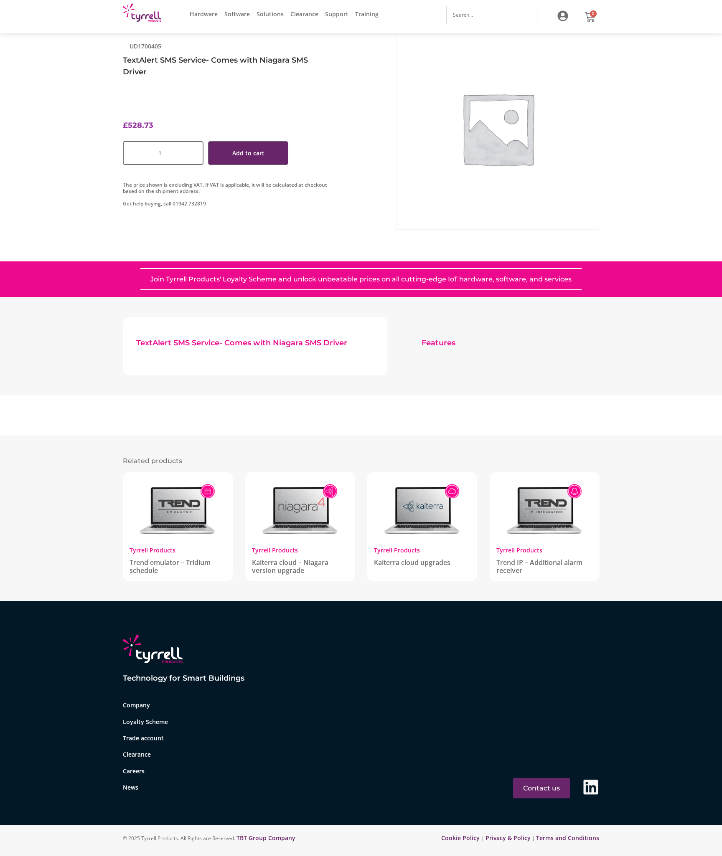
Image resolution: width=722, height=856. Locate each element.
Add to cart (248, 153)
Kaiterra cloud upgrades (412, 562)
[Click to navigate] (562, 15)
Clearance (304, 14)
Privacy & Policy (508, 838)
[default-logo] (144, 14)
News (130, 787)
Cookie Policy (461, 838)
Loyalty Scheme (145, 722)
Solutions (270, 14)
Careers (134, 771)
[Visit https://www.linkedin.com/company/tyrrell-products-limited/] (590, 787)
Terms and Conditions (567, 838)
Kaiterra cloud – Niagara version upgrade (290, 566)
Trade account (143, 738)
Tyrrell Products (152, 550)
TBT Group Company (265, 838)
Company (136, 705)
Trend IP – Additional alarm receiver (539, 566)
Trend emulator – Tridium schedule (170, 566)
